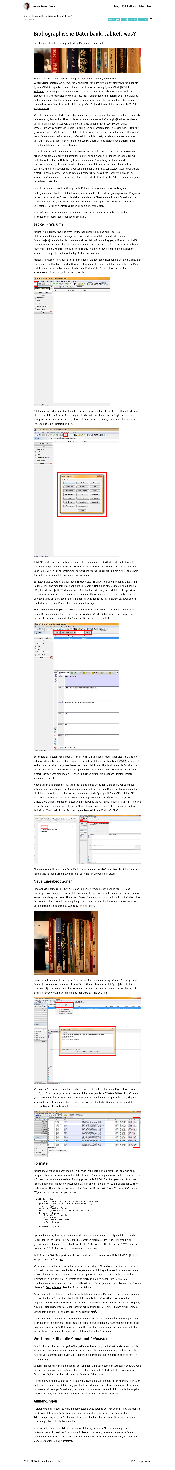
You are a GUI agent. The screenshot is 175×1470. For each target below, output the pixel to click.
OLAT (116, 87)
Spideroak (113, 1355)
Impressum (144, 1461)
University (143, 19)
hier (93, 1312)
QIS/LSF (46, 87)
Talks (141, 6)
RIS (61, 1259)
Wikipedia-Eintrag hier (100, 1171)
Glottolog (68, 1302)
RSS (133, 1461)
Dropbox (97, 1355)
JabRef (124, 19)
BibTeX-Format (78, 1171)
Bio (149, 6)
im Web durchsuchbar (76, 95)
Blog (116, 6)
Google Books (53, 1287)
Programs (133, 19)
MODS (125, 1255)
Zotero (64, 197)
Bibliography (114, 19)
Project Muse (41, 108)
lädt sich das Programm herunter (87, 264)
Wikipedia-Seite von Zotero (90, 206)
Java (59, 232)
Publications (129, 6)
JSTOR (132, 104)
